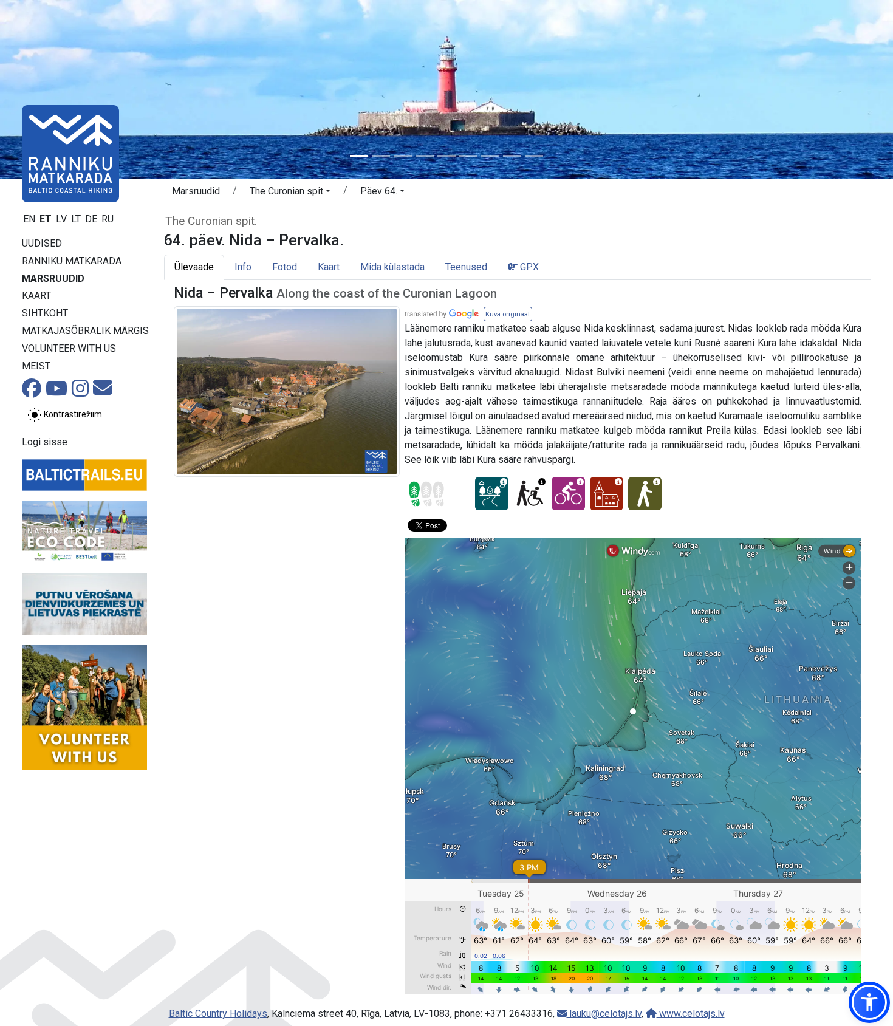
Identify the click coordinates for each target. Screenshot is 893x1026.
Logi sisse (44, 442)
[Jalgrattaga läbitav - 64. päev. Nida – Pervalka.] (568, 493)
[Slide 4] (425, 156)
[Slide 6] (468, 156)
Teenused (466, 267)
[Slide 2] (381, 156)
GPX (528, 267)
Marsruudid (53, 278)
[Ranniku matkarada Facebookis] (31, 392)
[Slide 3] (403, 156)
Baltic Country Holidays (218, 1013)
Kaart (36, 295)
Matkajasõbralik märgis (85, 331)
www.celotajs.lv (691, 1013)
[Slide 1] (359, 156)
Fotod (284, 267)
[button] (290, 193)
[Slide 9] (534, 156)
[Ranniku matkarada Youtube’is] (56, 392)
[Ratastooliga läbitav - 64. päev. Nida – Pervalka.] (530, 493)
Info (242, 267)
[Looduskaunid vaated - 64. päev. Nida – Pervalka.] (491, 493)
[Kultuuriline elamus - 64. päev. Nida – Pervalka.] (606, 493)
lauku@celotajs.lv (604, 1013)
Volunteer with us (69, 348)
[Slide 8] (512, 156)
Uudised (42, 243)
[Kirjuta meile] (102, 391)
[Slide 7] (490, 156)
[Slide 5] (446, 156)
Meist (36, 366)
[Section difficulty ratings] (426, 494)
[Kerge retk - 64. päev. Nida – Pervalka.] (645, 493)
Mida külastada (392, 267)
